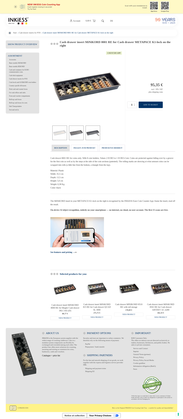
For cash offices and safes (17, 93)
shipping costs (157, 92)
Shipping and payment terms (95, 368)
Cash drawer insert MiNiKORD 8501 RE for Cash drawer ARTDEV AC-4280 (160, 307)
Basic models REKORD (17, 66)
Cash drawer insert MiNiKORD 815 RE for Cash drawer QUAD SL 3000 (97, 307)
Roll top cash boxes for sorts (18, 103)
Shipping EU (90, 371)
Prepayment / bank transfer (94, 347)
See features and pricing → (62, 252)
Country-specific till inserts (17, 86)
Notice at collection (75, 415)
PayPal (87, 344)
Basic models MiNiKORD (17, 63)
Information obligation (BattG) (144, 366)
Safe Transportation (15, 106)
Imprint (136, 351)
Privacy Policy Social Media (143, 360)
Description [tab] (60, 148)
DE (111, 21)
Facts (135, 369)
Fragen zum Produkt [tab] (84, 148)
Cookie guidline (139, 363)
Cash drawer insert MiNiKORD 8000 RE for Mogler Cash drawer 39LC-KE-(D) (65, 308)
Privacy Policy (138, 357)
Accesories (12, 60)
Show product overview (22, 44)
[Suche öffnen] (103, 20)
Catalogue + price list (51, 355)
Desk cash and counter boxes (18, 89)
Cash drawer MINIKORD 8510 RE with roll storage (128, 305)
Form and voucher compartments (19, 96)
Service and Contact (140, 348)
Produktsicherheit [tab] (112, 148)
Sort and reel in (14, 110)
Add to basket (150, 105)
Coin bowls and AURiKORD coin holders (22, 82)
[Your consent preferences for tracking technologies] (178, 414)
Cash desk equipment (16, 75)
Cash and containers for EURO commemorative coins (19, 71)
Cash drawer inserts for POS (18, 79)
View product (65, 318)
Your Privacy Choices (100, 415)
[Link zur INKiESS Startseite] (18, 20)
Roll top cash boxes (15, 99)
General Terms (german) (141, 354)
